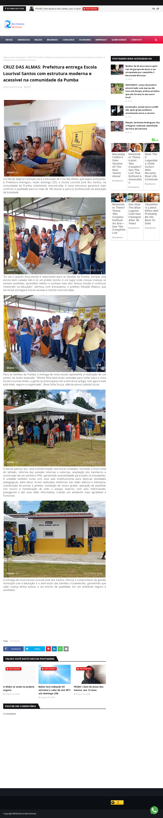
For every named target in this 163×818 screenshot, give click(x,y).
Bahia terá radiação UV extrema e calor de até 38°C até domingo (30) (55, 690)
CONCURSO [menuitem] (68, 39)
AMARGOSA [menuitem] (24, 39)
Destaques (21, 57)
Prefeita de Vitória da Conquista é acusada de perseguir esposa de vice (70, 8)
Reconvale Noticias (13, 87)
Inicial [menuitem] (9, 39)
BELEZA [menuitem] (38, 39)
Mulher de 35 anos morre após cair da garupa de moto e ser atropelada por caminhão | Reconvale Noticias (141, 71)
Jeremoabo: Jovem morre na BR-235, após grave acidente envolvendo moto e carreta (142, 109)
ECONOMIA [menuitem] (85, 39)
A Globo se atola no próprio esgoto (18, 688)
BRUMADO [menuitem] (52, 39)
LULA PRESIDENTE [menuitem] (15, 47)
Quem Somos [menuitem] (119, 39)
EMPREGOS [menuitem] (101, 39)
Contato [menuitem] (136, 39)
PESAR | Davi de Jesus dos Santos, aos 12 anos (88, 688)
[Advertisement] (54, 614)
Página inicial (9, 57)
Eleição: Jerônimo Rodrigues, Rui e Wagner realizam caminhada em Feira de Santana (142, 125)
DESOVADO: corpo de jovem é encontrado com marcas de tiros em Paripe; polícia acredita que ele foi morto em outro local (142, 91)
